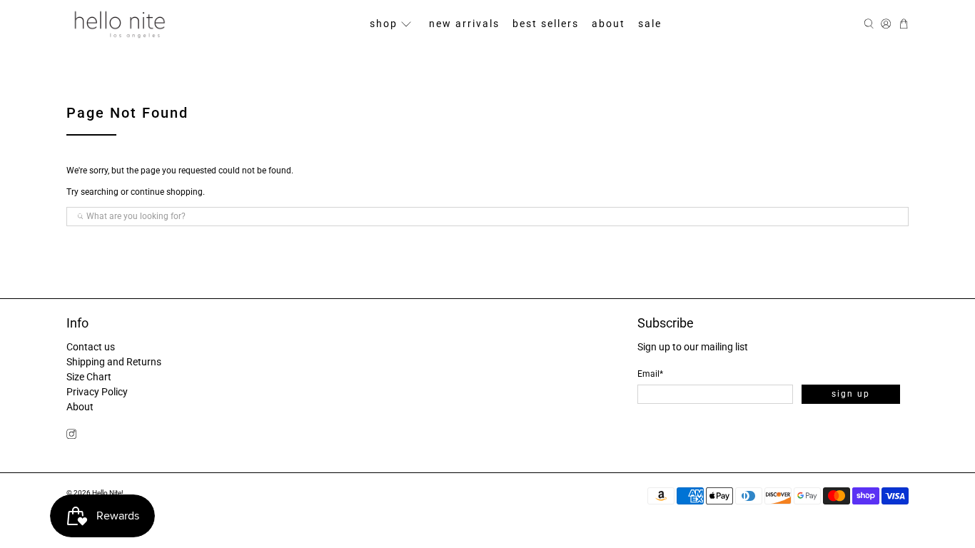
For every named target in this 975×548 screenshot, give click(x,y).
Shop (384, 23)
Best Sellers (545, 23)
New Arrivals (464, 23)
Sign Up (851, 394)
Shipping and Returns (113, 361)
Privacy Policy (97, 391)
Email (650, 374)
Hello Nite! (107, 493)
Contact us (90, 346)
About (608, 23)
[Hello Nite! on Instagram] (71, 436)
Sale (650, 23)
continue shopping (167, 192)
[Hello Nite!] (119, 24)
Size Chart (88, 376)
